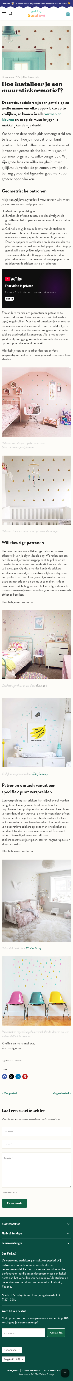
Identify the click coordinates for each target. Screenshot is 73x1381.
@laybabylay (40, 773)
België (12, 1359)
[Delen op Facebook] (4, 1076)
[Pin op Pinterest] (25, 1076)
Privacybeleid (12, 1370)
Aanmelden (56, 1332)
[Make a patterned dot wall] (36, 438)
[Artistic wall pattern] (36, 769)
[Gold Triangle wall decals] (36, 526)
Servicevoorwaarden (31, 1370)
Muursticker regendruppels (17, 1031)
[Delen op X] (11, 1076)
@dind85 (41, 685)
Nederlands (10, 1350)
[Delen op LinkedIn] (18, 1076)
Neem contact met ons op (55, 1370)
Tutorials (18, 1060)
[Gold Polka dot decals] (36, 943)
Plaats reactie (14, 1203)
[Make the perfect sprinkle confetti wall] (36, 681)
